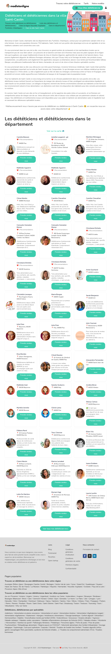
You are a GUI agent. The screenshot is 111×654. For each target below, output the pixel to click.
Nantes (63, 601)
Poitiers (102, 601)
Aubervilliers (70, 596)
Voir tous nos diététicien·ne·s (55, 528)
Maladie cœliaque (11, 620)
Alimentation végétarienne (15, 615)
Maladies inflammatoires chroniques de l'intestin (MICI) (62, 620)
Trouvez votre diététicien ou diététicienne (20, 23)
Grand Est (80, 584)
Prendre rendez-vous (26, 159)
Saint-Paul (59, 603)
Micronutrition (11, 623)
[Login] (106, 8)
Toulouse (83, 603)
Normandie (62, 587)
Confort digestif (87, 615)
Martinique (45, 587)
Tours (99, 603)
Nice (68, 601)
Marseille (8, 601)
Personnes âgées (67, 623)
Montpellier (22, 601)
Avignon (80, 596)
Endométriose (62, 618)
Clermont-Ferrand (39, 599)
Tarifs (86, 3)
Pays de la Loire (98, 587)
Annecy (36, 596)
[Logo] (17, 5)
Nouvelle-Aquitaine (75, 587)
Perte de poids (81, 623)
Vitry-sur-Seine (21, 606)
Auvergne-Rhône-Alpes (14, 584)
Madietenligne (46, 648)
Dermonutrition (10, 618)
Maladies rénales (90, 620)
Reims (8, 603)
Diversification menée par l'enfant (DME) (40, 618)
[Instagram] (90, 556)
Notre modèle (98, 3)
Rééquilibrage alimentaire (27, 625)
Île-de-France (24, 587)
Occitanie (87, 587)
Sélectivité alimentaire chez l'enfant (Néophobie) (79, 625)
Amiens (22, 596)
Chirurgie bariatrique (72, 615)
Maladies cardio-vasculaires (29, 620)
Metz (15, 601)
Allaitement (30, 615)
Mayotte (53, 587)
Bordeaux (96, 596)
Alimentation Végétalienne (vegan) (90, 613)
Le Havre (71, 599)
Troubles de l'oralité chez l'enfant (69, 627)
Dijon (56, 599)
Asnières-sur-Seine (57, 596)
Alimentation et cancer (49, 613)
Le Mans (79, 599)
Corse (73, 584)
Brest (24, 599)
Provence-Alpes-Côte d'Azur (16, 589)
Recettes (51, 557)
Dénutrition (99, 615)
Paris (87, 601)
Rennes (15, 603)
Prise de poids (93, 623)
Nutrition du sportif (24, 623)
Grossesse (73, 618)
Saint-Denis (37, 603)
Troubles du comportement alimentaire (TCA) (77, 630)
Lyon (98, 599)
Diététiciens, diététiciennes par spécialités (24, 610)
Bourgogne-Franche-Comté (34, 584)
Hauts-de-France (11, 587)
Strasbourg (68, 603)
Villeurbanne (9, 606)
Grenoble (63, 599)
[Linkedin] (94, 556)
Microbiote (102, 620)
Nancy (48, 601)
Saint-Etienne (48, 603)
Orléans (81, 601)
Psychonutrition (10, 625)
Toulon (76, 603)
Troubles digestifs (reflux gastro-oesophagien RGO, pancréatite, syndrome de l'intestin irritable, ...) (53, 628)
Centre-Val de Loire (62, 584)
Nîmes (74, 601)
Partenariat (52, 553)
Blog (50, 549)
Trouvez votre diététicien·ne (68, 3)
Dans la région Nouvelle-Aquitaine (32, 25)
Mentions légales (72, 565)
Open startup (53, 560)
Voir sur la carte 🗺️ (55, 131)
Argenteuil (44, 596)
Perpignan (94, 601)
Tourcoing (92, 603)
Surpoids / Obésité (48, 627)
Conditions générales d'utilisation (69, 552)
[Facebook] (85, 556)
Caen (30, 599)
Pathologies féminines (41, 623)
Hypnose (95, 618)
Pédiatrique (55, 623)
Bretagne (50, 584)
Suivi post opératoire (32, 627)
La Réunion (35, 587)
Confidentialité (70, 568)
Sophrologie (18, 627)
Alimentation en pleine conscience (27, 613)
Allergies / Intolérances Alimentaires (50, 615)
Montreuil (32, 601)
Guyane (99, 584)
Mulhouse (40, 601)
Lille (85, 599)
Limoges (92, 599)
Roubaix (22, 603)
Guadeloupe (90, 584)
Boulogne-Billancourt (13, 599)
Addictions (9, 613)
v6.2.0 (85, 648)
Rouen (29, 603)
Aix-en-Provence (11, 596)
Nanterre (55, 601)
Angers (29, 596)
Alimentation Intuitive (67, 613)
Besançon (88, 596)
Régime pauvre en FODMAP (49, 625)
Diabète (20, 618)
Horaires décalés (84, 618)
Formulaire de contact (91, 549)
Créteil (50, 599)
